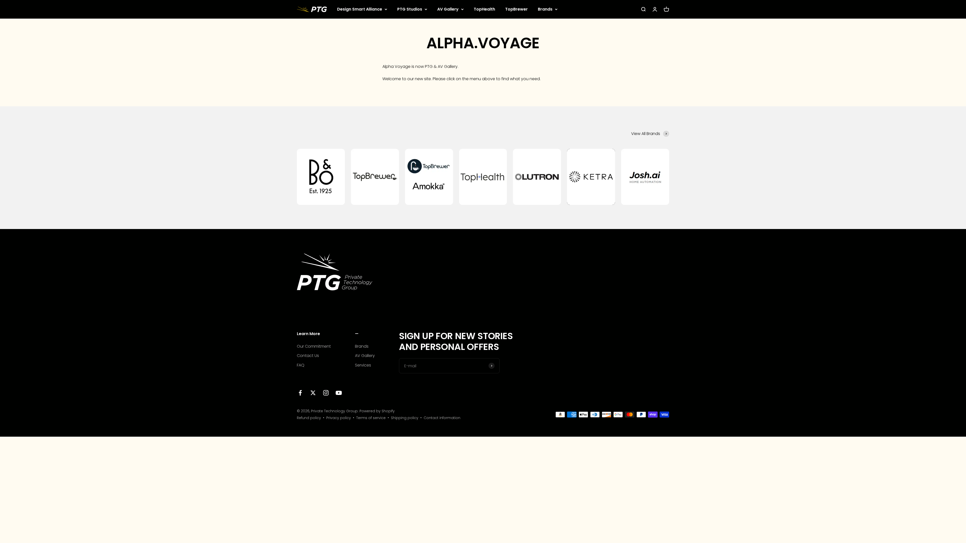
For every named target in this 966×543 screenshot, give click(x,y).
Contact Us (308, 355)
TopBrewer (516, 9)
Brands (545, 9)
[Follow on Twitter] (313, 392)
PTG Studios (409, 9)
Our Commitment (314, 346)
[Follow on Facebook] (300, 392)
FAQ (300, 365)
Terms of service (371, 417)
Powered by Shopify (377, 411)
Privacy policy (338, 417)
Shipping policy (404, 417)
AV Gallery (448, 9)
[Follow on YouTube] (338, 392)
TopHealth (484, 9)
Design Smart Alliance (359, 9)
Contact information (442, 417)
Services (363, 365)
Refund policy (309, 417)
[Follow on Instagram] (326, 392)
